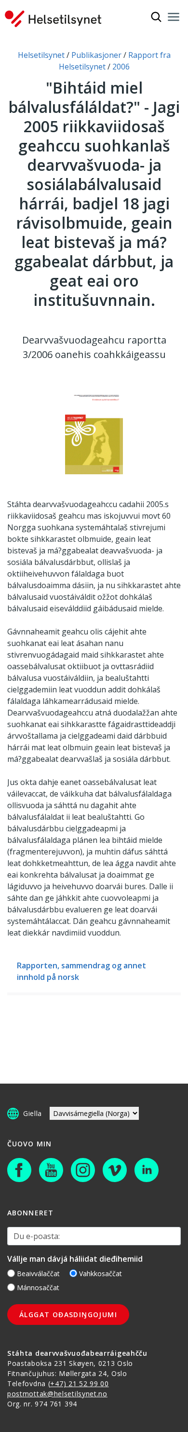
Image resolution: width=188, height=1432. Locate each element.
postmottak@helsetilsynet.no (57, 1393)
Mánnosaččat (38, 1287)
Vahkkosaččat (100, 1273)
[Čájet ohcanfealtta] (156, 17)
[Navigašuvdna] (173, 17)
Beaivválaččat (38, 1273)
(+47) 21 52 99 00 (78, 1383)
